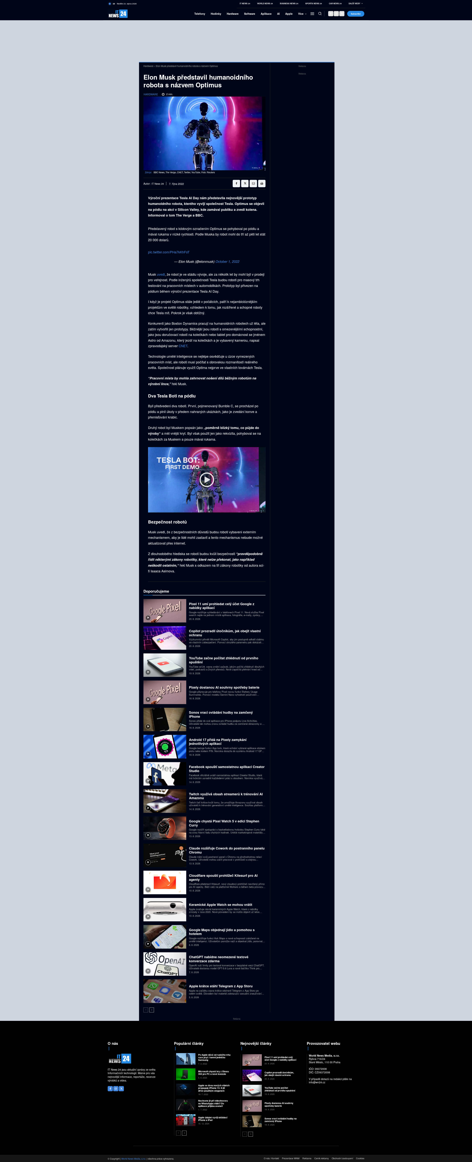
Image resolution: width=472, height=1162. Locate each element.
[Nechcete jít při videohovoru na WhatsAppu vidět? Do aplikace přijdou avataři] (185, 1105)
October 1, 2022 (227, 261)
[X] (341, 13)
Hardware (148, 65)
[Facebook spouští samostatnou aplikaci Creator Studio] (164, 774)
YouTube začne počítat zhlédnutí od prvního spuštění (223, 660)
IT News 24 (158, 183)
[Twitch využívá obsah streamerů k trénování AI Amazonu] (164, 801)
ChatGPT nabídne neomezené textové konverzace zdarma (218, 959)
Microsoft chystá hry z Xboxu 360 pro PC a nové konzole (213, 1073)
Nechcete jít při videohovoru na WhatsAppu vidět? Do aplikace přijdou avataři (213, 1103)
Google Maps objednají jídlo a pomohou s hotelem (222, 931)
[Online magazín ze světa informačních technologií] (114, 13)
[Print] (262, 183)
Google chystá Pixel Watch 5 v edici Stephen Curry (224, 823)
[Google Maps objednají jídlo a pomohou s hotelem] (164, 936)
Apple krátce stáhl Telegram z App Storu (221, 986)
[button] (319, 13)
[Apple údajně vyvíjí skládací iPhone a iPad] (185, 1120)
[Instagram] (336, 13)
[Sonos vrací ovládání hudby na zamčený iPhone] (164, 719)
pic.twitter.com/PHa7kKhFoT (169, 252)
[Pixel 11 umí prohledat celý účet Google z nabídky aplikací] (164, 610)
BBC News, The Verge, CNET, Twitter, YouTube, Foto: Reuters (184, 172)
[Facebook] (330, 13)
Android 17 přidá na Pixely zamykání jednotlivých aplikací (218, 741)
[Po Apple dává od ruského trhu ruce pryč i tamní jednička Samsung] (185, 1059)
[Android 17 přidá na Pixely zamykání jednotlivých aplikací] (164, 746)
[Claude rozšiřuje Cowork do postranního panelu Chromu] (164, 855)
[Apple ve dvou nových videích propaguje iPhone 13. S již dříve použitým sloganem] (185, 1089)
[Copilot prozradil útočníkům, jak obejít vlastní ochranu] (164, 638)
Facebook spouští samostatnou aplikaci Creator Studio (227, 768)
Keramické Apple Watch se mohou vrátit (220, 904)
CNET (183, 345)
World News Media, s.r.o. (133, 1158)
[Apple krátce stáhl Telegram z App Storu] (164, 991)
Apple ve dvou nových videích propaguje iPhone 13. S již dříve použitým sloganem (214, 1088)
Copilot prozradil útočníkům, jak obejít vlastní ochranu (225, 633)
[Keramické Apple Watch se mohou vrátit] (164, 909)
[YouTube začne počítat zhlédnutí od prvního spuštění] (164, 665)
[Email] (253, 183)
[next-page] (151, 1010)
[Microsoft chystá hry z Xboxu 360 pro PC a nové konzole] (185, 1074)
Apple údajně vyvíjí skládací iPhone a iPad (212, 1119)
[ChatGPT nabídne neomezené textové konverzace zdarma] (164, 964)
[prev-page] (145, 1010)
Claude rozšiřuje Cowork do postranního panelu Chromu (227, 850)
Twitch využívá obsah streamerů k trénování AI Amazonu (226, 796)
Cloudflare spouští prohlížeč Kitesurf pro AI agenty (223, 877)
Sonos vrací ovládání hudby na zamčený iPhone (221, 714)
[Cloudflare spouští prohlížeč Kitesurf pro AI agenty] (164, 882)
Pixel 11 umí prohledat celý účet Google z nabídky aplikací (221, 605)
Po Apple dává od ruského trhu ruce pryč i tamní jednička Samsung (214, 1057)
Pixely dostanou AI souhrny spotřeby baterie (224, 687)
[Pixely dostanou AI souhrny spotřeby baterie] (164, 692)
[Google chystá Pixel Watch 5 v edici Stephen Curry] (164, 828)
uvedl (161, 274)
